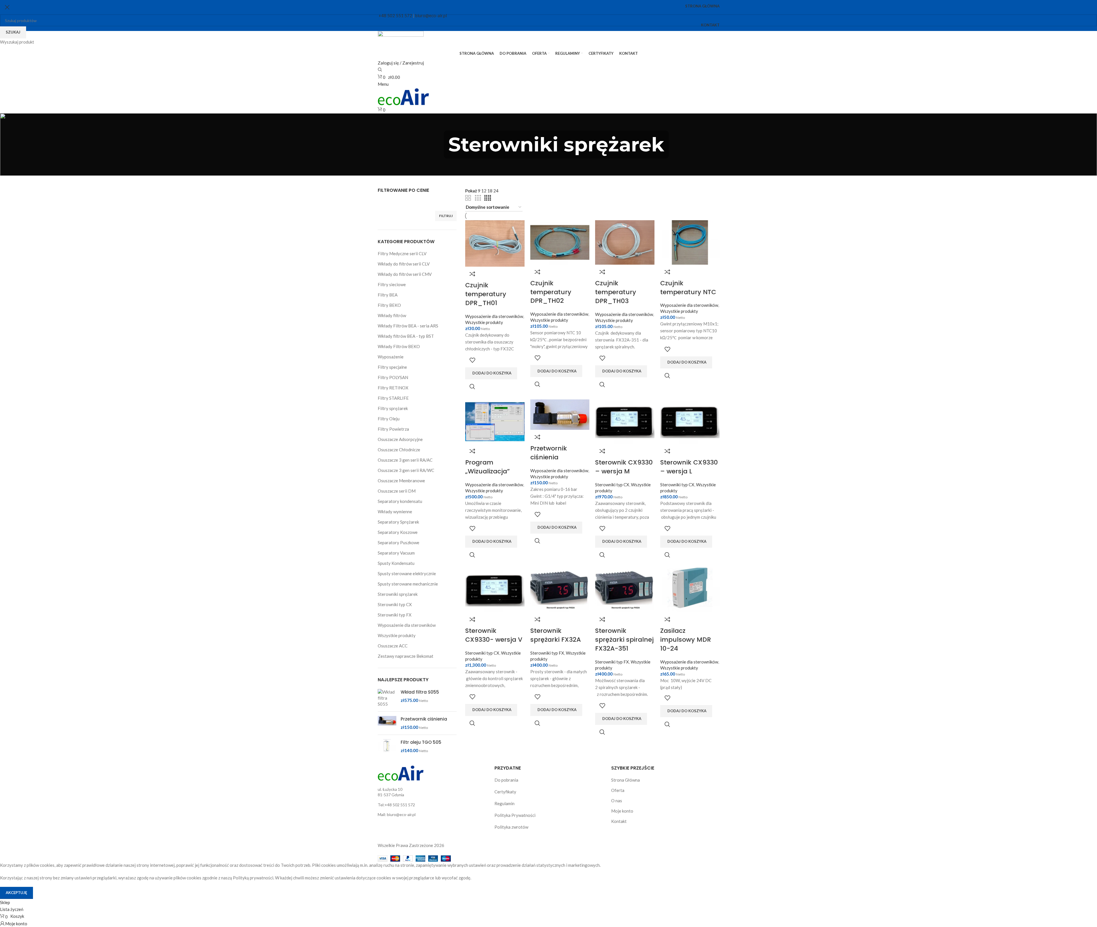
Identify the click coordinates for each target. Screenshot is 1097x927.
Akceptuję (16, 892)
